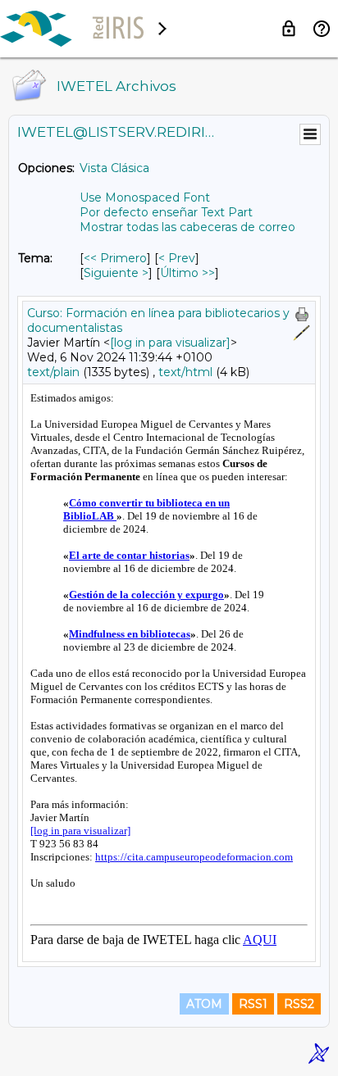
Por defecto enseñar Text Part (166, 212)
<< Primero (115, 258)
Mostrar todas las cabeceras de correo (187, 227)
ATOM (204, 1004)
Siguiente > (116, 273)
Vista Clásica (114, 168)
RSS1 (253, 1004)
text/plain (53, 372)
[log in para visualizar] (170, 342)
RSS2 (299, 1004)
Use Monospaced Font (145, 197)
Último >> (187, 273)
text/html (185, 372)
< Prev (176, 258)
